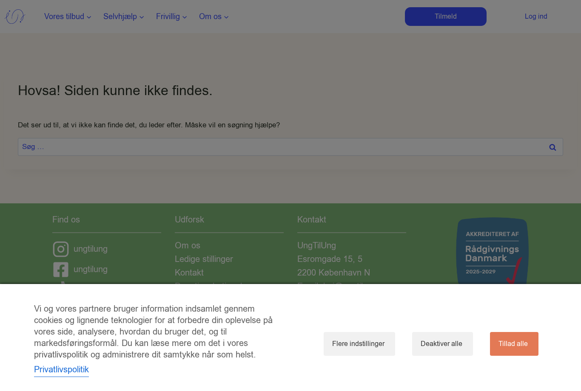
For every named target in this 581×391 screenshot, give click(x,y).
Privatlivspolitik (61, 369)
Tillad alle (513, 344)
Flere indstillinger (358, 344)
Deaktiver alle (441, 344)
